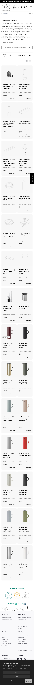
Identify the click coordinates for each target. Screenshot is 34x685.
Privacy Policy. (22, 668)
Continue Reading (8, 42)
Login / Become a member (24, 617)
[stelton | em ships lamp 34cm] (9, 295)
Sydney (19, 1)
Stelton (13, 92)
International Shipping (23, 645)
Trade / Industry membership (25, 622)
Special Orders (21, 641)
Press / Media (4, 624)
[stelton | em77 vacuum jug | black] (25, 332)
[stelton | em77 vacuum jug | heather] (25, 406)
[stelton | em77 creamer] (25, 295)
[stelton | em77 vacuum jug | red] (25, 442)
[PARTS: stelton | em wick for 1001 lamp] (25, 110)
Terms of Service (5, 645)
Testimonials (4, 639)
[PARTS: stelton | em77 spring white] (9, 258)
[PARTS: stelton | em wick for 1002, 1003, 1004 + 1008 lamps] (9, 148)
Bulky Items (21, 637)
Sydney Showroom (6, 617)
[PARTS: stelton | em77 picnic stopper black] (9, 222)
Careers (3, 637)
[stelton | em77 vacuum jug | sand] (9, 479)
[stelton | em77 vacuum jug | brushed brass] (9, 369)
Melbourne (28, 1)
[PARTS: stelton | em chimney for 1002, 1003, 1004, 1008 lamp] (9, 110)
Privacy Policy (4, 641)
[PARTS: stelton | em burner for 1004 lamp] (9, 73)
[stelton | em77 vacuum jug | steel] (9, 553)
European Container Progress (25, 650)
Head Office (4, 622)
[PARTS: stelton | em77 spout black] (25, 222)
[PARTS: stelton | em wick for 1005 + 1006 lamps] (25, 148)
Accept (16, 672)
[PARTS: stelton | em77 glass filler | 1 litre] (25, 185)
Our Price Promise (22, 626)
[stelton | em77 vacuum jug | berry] (9, 332)
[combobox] (17, 13)
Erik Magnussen (7, 92)
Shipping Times (22, 639)
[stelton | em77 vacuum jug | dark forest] (25, 369)
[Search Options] (31, 47)
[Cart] (27, 7)
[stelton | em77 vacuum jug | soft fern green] (25, 516)
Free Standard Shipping (24, 635)
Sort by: (7, 55)
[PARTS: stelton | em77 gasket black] (9, 185)
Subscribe (32, 178)
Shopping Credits (22, 619)
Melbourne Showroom (6, 619)
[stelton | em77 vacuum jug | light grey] (9, 442)
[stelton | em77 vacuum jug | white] (25, 553)
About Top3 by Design (6, 635)
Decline (16, 676)
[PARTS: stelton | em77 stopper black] (25, 258)
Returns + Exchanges (23, 648)
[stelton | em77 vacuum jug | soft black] (25, 479)
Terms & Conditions (6, 643)
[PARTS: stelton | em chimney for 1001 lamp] (25, 73)
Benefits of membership (24, 624)
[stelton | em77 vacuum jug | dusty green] (9, 406)
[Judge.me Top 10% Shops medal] (25, 595)
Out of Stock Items (22, 643)
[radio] (27, 61)
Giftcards (20, 628)
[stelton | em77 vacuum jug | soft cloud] (9, 516)
